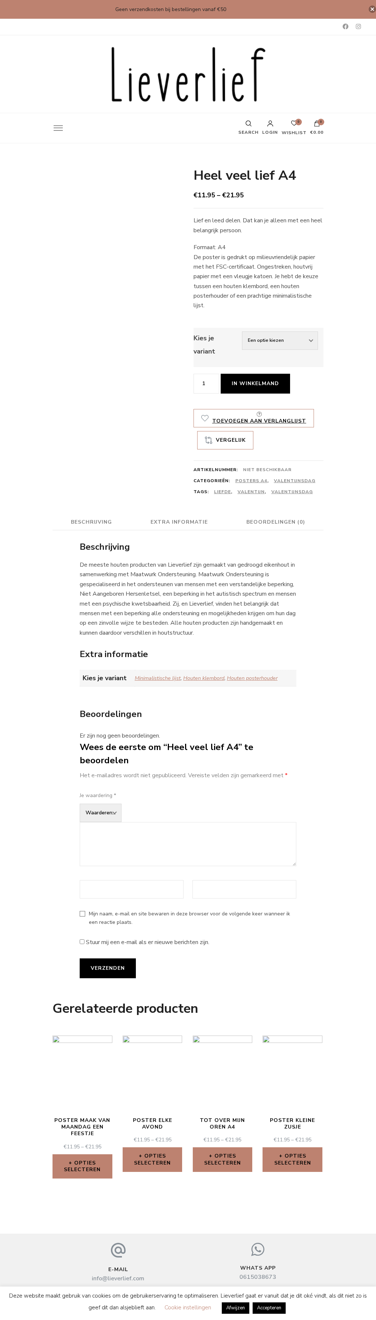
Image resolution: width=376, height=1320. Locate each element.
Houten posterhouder (252, 678)
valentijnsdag (292, 492)
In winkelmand (255, 383)
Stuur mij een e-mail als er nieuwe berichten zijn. (147, 942)
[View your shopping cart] (316, 125)
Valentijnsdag (294, 481)
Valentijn (251, 492)
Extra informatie (179, 522)
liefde (222, 492)
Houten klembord (203, 678)
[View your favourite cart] (294, 125)
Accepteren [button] (269, 1308)
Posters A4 (251, 481)
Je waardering (98, 795)
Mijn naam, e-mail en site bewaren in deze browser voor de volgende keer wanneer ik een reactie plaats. (189, 918)
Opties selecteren (82, 1166)
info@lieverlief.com (118, 1278)
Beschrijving (91, 522)
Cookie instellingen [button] (187, 1307)
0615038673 (257, 1277)
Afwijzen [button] (235, 1308)
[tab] (91, 522)
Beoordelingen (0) (275, 522)
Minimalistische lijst (158, 678)
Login (270, 131)
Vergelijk (231, 440)
